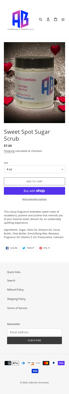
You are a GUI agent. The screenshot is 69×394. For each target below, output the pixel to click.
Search (11, 280)
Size (6, 162)
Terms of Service (17, 308)
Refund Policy (15, 289)
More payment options (34, 199)
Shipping (9, 151)
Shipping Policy (16, 299)
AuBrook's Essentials (38, 382)
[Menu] (63, 19)
